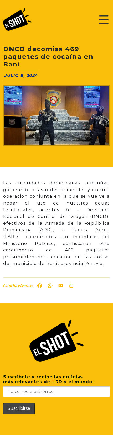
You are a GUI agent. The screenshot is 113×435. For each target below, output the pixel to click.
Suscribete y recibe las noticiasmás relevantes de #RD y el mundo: (48, 379)
